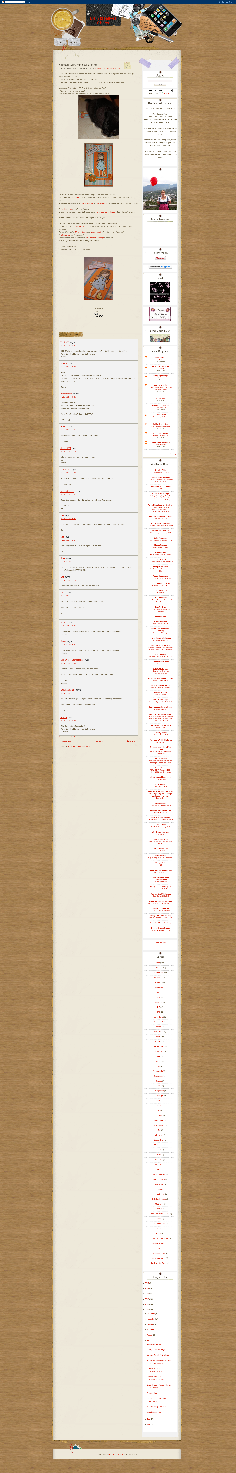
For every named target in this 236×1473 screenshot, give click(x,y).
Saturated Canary (159, 1243)
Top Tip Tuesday (160, 759)
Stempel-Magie (160, 654)
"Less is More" (160, 560)
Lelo (158, 1066)
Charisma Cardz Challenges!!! (160, 810)
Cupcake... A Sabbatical (161, 896)
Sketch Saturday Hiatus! (161, 547)
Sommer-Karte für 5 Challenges (78, 65)
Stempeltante (161, 415)
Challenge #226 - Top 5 (160, 633)
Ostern (159, 1155)
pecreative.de (67, 491)
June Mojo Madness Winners (160, 687)
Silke (62, 558)
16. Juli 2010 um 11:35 (68, 430)
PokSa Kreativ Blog (160, 424)
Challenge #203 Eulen (161, 727)
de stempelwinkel (159, 1258)
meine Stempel (160, 942)
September (151, 1330)
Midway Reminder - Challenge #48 (160, 918)
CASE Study (161, 825)
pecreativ (160, 396)
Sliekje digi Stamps (160, 376)
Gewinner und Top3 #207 (160, 640)
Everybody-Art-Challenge (161, 487)
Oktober (150, 1324)
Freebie (159, 1233)
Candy (159, 1086)
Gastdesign (159, 1096)
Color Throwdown (160, 538)
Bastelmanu (66, 393)
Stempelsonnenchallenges (160, 638)
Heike (63, 426)
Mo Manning (159, 1145)
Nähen (158, 1027)
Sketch (117, 68)
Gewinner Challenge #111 (160, 585)
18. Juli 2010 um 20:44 (68, 644)
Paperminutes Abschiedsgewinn (160, 554)
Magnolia (158, 983)
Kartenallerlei (102, 203)
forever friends (159, 1194)
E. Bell (159, 1150)
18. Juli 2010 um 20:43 (68, 626)
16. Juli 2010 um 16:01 (68, 494)
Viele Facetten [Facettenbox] (160, 426)
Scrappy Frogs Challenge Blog (160, 887)
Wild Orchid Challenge (160, 832)
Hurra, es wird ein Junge (156, 1350)
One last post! (160, 592)
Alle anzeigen (173, 454)
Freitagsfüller (159, 1091)
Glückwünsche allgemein (159, 1238)
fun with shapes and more (161, 726)
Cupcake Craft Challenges (161, 894)
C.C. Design (159, 1204)
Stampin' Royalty (160, 693)
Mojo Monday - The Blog (160, 685)
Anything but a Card (160, 812)
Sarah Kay (159, 1160)
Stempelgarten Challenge (161, 583)
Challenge (99, 68)
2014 (147, 1288)
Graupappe (158, 1076)
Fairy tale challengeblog (160, 645)
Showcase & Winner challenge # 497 (161, 561)
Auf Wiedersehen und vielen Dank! (160, 656)
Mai (148, 1424)
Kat (62, 515)
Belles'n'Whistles (159, 1174)
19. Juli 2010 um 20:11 (68, 693)
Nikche (63, 717)
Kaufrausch (159, 1184)
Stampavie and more (161, 662)
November (151, 1319)
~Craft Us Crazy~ (160, 607)
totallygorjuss (67, 209)
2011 (147, 1304)
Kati (62, 576)
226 (161, 865)
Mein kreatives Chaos (103, 20)
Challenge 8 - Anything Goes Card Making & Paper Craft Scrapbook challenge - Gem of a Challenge (160, 498)
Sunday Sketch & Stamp (160, 818)
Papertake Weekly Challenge (161, 740)
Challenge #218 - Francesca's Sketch (160, 819)
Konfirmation (159, 1120)
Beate (63, 622)
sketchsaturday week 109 (156, 1407)
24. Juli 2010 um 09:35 (68, 720)
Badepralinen (159, 1140)
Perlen (159, 1106)
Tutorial (159, 1189)
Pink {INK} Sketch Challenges (160, 714)
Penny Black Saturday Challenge (160, 505)
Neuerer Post (66, 741)
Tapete (159, 1219)
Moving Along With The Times (160, 516)
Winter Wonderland (160, 576)
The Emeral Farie (159, 1224)
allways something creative (160, 777)
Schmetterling (152, 1393)
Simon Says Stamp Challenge (160, 901)
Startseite (99, 741)
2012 (147, 1299)
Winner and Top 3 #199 (160, 680)
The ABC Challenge (160, 700)
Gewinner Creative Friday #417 (160, 472)
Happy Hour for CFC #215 (160, 623)
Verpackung (158, 1017)
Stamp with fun (160, 863)
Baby (159, 1110)
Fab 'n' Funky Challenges (160, 523)
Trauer (159, 1229)
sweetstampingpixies (160, 908)
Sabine (63, 363)
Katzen (159, 1101)
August (149, 1335)
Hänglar (159, 1209)
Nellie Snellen (159, 1125)
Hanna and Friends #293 (161, 435)
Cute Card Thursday (161, 590)
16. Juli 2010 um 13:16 (68, 451)
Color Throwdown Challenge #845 (161, 540)
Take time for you (87, 203)
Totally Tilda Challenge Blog (160, 916)
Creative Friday (161, 470)
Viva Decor (158, 1032)
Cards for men (160, 856)
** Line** (64, 342)
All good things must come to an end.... (160, 858)
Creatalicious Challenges (160, 531)
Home (60, 42)
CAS (159, 1012)
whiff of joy (159, 1002)
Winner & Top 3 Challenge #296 (160, 533)
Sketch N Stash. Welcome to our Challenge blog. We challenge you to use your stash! (160, 794)
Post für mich (159, 1046)
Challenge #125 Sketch (160, 786)
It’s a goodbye (160, 834)
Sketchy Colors (161, 733)
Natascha (65, 469)
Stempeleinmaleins (160, 567)
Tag (159, 1130)
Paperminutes (76, 198)
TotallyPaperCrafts (160, 839)
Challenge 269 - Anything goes (161, 805)
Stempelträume (161, 768)
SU (158, 997)
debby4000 (65, 448)
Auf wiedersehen (160, 779)
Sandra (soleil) (67, 690)
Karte (112, 68)
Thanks (160, 378)
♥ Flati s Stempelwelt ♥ (160, 406)
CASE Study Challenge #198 (160, 827)
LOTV (158, 992)
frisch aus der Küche (159, 1263)
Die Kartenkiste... (160, 398)
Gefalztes (158, 1061)
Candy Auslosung (160, 407)
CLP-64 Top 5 (160, 850)
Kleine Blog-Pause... (154, 1344)
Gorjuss (106, 68)
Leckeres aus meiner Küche (159, 1214)
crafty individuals (159, 1253)
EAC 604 (161, 359)
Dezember (151, 1314)
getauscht (159, 1165)
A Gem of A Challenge (160, 494)
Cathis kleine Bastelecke (160, 442)
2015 (147, 1283)
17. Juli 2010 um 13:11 (68, 561)
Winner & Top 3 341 (160, 709)
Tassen (159, 1248)
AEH (159, 1169)
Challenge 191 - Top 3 (161, 518)
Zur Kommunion (160, 444)
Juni (148, 1419)
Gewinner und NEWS (161, 881)
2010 (147, 1310)
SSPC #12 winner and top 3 (161, 910)
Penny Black (158, 1022)
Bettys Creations (159, 1179)
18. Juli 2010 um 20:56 (68, 663)
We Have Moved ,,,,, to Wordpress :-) (160, 903)
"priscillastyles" (160, 616)
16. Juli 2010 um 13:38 (68, 473)
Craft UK (158, 1042)
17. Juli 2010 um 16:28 (68, 580)
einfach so (159, 1051)
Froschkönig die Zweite (160, 417)
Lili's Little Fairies (160, 598)
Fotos (158, 1056)
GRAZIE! (161, 368)
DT (158, 1007)
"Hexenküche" (158, 1071)
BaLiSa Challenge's (160, 669)
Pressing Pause (160, 694)
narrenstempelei (160, 385)
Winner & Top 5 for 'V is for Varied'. (160, 702)
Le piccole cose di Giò (160, 367)
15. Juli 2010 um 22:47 (68, 345)
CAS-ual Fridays (160, 621)
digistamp (159, 1135)
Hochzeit (159, 1115)
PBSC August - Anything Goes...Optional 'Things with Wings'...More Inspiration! (160, 509)
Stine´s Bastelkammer (160, 433)
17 (128, 65)
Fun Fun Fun (160, 742)
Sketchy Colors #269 (161, 735)
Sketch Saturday (160, 545)
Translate (167, 93)
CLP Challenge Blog (160, 848)
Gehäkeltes (158, 987)
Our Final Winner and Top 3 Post (161, 578)
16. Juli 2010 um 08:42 (68, 397)
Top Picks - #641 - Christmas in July (161, 525)
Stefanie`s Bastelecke (71, 659)
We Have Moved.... (160, 872)
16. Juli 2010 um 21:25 (68, 518)
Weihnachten (159, 973)
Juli (148, 1340)
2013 (147, 1294)
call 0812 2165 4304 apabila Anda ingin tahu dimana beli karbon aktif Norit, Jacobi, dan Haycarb (160, 718)
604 (161, 488)
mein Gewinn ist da (154, 1412)
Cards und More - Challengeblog (160, 678)
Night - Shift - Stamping (161, 477)
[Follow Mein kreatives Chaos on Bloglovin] (160, 268)
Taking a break (161, 664)
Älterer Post (131, 741)
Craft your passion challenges (160, 707)
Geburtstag (158, 978)
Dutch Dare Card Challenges (161, 870)
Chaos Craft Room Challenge (160, 923)
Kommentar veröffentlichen (69, 737)
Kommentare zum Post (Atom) (79, 747)
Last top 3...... (160, 798)
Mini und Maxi (160, 357)
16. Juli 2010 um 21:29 (68, 540)
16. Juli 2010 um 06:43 (68, 367)
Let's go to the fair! (161, 889)
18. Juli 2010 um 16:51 (68, 596)
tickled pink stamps (159, 1199)
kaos (62, 592)
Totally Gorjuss (160, 803)
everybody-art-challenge (106, 212)
